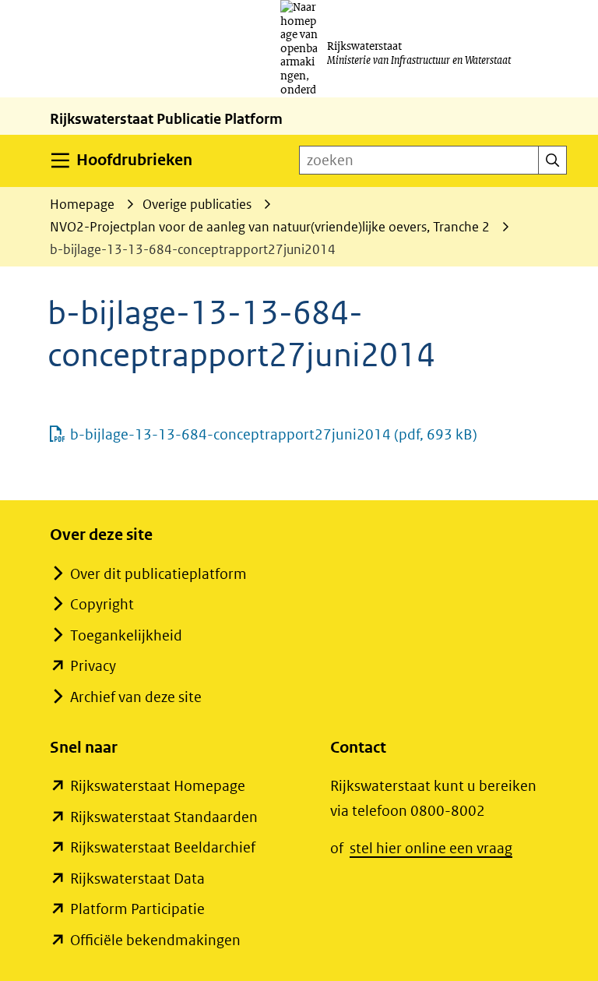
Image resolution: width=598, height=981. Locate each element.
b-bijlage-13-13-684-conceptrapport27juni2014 (273, 434)
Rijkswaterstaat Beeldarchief (162, 847)
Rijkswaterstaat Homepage (157, 786)
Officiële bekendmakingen (155, 940)
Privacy (93, 666)
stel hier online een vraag (431, 848)
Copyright (102, 604)
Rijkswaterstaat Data (137, 878)
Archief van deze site (136, 697)
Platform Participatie (137, 909)
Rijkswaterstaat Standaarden (164, 817)
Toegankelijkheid (126, 635)
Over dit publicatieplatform (158, 574)
